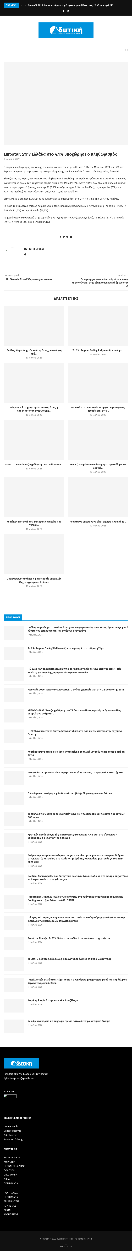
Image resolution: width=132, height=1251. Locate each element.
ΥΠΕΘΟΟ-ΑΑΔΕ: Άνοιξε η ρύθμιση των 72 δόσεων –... (33, 464)
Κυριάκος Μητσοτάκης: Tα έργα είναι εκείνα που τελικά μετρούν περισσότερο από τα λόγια (76, 753)
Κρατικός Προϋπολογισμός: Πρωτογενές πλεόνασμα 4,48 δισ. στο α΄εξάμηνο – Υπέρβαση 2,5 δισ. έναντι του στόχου (72, 836)
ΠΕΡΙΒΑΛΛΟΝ (11, 1183)
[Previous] (21, 5)
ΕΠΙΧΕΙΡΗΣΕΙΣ (11, 1201)
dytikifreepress (34, 249)
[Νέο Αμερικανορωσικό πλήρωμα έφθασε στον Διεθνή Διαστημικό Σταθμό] (14, 1026)
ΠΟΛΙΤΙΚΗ (9, 1170)
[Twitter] (68, 11)
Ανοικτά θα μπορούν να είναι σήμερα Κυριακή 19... (98, 521)
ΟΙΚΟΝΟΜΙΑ (10, 1174)
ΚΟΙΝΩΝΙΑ (9, 1161)
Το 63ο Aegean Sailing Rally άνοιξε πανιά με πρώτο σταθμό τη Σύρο (66, 648)
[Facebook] (63, 11)
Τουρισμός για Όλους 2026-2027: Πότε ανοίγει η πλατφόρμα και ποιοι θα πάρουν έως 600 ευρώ (76, 816)
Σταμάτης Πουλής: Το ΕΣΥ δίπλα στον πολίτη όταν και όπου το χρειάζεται (69, 938)
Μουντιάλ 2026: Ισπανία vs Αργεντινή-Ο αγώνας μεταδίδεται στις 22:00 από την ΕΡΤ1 (70, 5)
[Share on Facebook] (60, 236)
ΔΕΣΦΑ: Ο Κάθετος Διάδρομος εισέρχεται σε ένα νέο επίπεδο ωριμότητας (69, 959)
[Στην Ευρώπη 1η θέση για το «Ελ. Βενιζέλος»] (14, 1006)
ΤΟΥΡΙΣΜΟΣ (10, 1205)
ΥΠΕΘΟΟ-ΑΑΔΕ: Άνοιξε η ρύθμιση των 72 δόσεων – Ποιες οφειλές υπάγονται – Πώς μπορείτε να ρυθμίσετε (74, 712)
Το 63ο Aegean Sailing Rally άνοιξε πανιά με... (98, 350)
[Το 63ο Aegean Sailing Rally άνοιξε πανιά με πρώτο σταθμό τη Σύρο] (98, 326)
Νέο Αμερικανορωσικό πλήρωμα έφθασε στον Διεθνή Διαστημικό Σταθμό (69, 1021)
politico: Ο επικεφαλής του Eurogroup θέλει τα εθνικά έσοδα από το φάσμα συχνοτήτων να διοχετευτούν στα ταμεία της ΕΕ (78, 878)
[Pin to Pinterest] (67, 236)
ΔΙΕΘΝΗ (8, 1210)
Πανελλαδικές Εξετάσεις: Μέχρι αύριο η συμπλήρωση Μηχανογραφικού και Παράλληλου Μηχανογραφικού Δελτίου (77, 981)
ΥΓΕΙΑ (7, 1179)
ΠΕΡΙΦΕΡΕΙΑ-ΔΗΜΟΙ (15, 1166)
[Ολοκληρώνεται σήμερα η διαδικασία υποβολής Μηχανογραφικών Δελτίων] (34, 554)
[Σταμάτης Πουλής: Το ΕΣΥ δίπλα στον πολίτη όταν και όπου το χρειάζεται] (14, 943)
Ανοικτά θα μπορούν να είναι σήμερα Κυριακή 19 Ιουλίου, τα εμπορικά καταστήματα (75, 772)
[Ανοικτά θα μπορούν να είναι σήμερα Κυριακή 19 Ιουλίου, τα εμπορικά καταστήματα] (98, 497)
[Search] (126, 50)
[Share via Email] (71, 236)
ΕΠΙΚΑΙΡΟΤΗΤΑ (12, 1157)
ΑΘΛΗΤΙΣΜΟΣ (11, 1214)
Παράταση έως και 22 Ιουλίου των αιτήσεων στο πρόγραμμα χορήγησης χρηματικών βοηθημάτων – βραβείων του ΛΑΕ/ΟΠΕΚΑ (75, 898)
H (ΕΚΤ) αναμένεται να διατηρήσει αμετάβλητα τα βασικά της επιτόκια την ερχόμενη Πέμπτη (75, 733)
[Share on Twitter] (64, 236)
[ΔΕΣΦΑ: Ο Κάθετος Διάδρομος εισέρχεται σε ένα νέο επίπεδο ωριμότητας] (14, 964)
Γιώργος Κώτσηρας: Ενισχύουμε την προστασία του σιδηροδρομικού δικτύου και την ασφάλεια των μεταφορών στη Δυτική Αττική (76, 919)
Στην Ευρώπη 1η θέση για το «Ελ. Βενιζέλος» (53, 1000)
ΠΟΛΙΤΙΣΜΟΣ (11, 1192)
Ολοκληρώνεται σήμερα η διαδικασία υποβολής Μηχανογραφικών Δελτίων (70, 793)
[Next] (25, 5)
